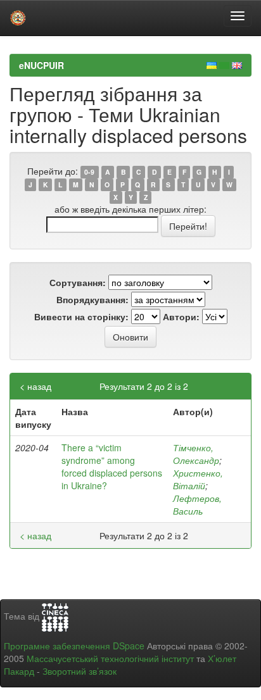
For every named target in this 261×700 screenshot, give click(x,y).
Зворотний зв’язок (79, 671)
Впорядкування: (92, 299)
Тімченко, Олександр (196, 453)
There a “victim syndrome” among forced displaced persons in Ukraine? (111, 466)
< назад (35, 386)
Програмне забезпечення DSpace (74, 645)
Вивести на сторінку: (81, 316)
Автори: (181, 316)
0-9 (89, 172)
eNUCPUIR (41, 65)
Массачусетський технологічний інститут (110, 658)
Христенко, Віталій (198, 479)
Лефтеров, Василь (197, 504)
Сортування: (77, 282)
